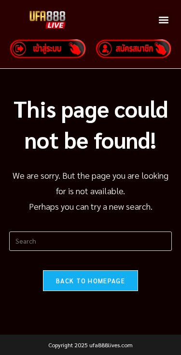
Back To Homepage (90, 281)
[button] (163, 20)
